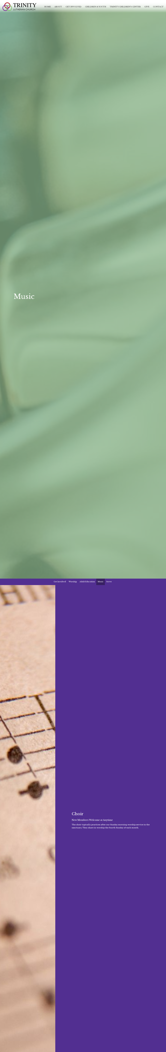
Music (101, 581)
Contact (158, 6)
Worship (73, 581)
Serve (109, 581)
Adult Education (87, 581)
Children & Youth (95, 6)
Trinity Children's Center (125, 6)
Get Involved (73, 6)
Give (146, 6)
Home (47, 6)
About (58, 6)
